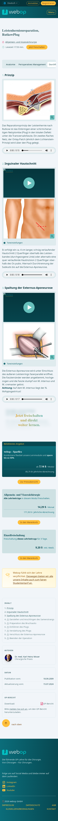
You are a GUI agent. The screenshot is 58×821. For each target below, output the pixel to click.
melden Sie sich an (18, 709)
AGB (54, 805)
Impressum (8, 805)
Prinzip (10, 608)
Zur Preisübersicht (29, 481)
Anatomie (10, 64)
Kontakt (51, 809)
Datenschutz (33, 805)
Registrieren (48, 3)
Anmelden (33, 3)
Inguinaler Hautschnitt (17, 612)
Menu (51, 12)
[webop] (14, 12)
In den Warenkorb (29, 558)
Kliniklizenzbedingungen (20, 809)
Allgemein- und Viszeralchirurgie (21, 42)
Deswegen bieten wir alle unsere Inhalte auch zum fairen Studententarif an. (33, 580)
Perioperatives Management (32, 64)
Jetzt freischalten (37, 47)
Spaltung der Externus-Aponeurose (24, 615)
